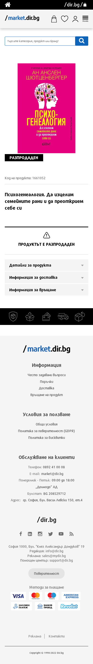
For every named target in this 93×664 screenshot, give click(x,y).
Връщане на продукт (47, 395)
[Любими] (66, 18)
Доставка (46, 388)
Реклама (34, 636)
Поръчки (46, 381)
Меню (85, 21)
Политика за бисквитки (46, 437)
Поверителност (46, 573)
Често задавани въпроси (47, 375)
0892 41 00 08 (54, 467)
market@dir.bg (52, 474)
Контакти (57, 636)
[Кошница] (55, 18)
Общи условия (46, 424)
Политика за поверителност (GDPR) (46, 431)
